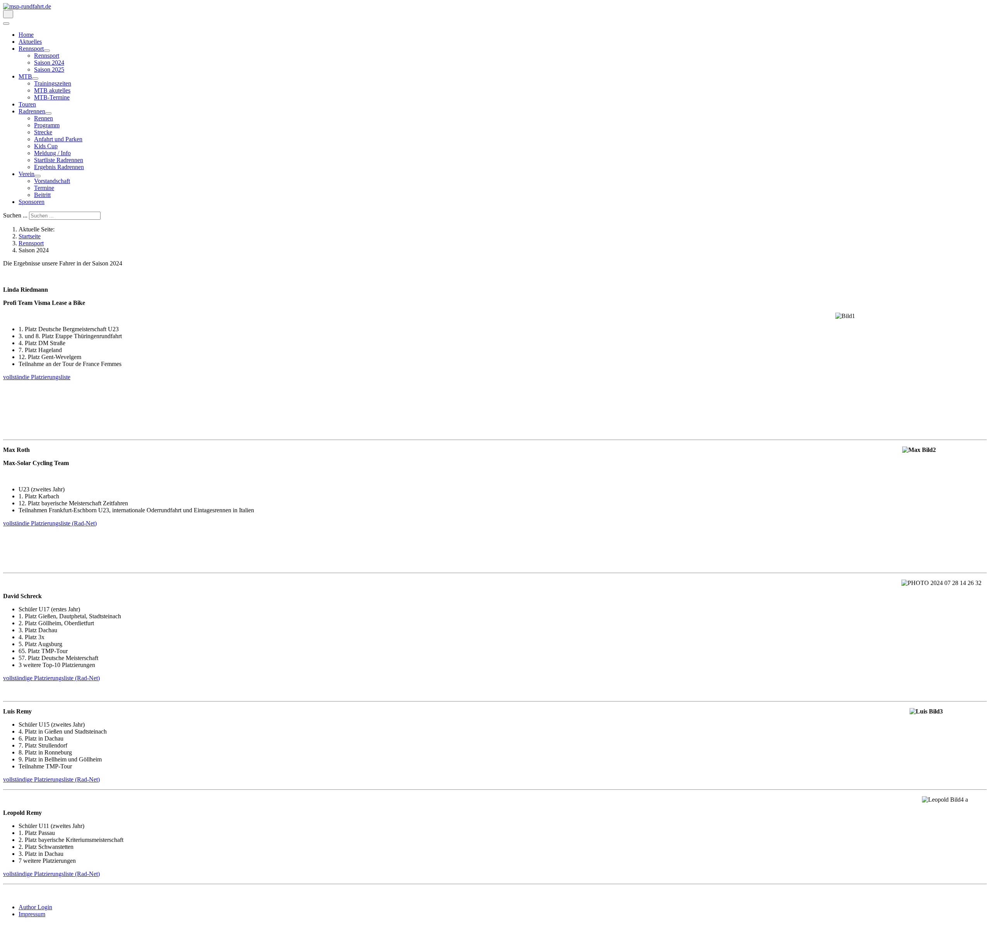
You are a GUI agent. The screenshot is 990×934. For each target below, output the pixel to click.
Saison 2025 (49, 69)
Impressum (32, 914)
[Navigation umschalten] (8, 14)
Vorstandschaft (52, 181)
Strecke (43, 132)
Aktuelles (30, 41)
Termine (44, 188)
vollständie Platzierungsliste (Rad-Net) (50, 523)
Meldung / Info (52, 153)
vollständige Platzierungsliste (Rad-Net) (51, 678)
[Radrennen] (48, 113)
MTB (25, 76)
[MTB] (35, 78)
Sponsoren (31, 201)
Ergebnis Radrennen (59, 167)
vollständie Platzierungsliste (36, 377)
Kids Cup (46, 146)
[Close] (6, 23)
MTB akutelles (52, 90)
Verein (26, 174)
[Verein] (37, 176)
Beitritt (42, 195)
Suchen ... (15, 215)
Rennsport (31, 48)
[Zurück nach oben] (7, 927)
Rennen (43, 118)
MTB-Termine (52, 97)
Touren (27, 104)
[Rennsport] (47, 51)
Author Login (35, 907)
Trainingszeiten (52, 83)
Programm (47, 125)
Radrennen (32, 111)
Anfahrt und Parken (58, 139)
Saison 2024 (49, 62)
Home (26, 34)
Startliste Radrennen (58, 160)
